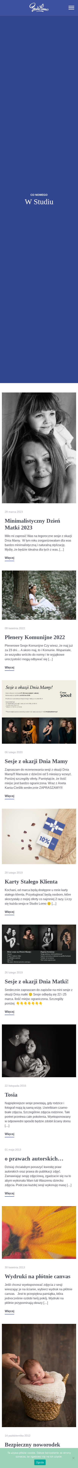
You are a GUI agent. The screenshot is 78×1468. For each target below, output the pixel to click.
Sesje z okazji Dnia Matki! (37, 981)
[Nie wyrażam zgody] (73, 1458)
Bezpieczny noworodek (32, 1444)
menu (71, 7)
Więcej (9, 557)
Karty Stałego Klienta (31, 881)
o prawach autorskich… (34, 1158)
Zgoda (40, 1462)
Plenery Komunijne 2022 (35, 637)
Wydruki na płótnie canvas (37, 1276)
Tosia (11, 1095)
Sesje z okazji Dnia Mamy (36, 761)
